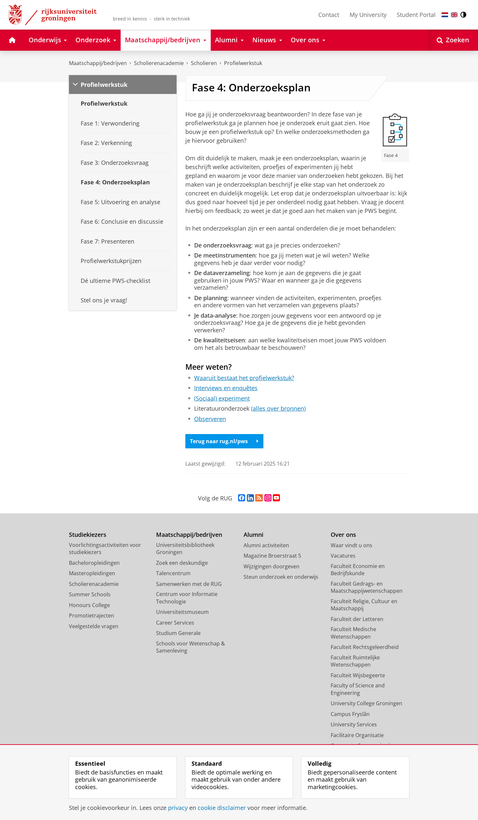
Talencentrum (173, 573)
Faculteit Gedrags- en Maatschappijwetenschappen (367, 587)
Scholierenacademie (159, 63)
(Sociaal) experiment (222, 398)
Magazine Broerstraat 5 (272, 555)
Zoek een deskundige (182, 562)
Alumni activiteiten (266, 545)
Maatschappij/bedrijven (98, 63)
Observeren (210, 419)
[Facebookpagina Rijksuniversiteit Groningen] (241, 498)
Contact (328, 15)
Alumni (253, 534)
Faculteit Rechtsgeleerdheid (365, 647)
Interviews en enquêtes (226, 388)
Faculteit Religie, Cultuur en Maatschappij (364, 605)
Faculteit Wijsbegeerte (358, 675)
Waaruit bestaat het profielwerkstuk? (244, 378)
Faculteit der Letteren (357, 619)
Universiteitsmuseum (182, 611)
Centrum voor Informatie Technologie (187, 597)
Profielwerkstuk (243, 63)
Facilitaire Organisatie (357, 735)
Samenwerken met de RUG (189, 584)
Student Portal (416, 15)
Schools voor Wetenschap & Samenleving (190, 647)
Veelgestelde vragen (93, 626)
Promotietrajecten (91, 615)
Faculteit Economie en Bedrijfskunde (358, 569)
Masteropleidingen (92, 573)
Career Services (175, 622)
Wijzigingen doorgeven (271, 566)
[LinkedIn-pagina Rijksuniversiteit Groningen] (250, 498)
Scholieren (204, 63)
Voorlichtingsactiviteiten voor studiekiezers (105, 548)
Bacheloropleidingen (94, 562)
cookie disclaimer (222, 808)
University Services (354, 724)
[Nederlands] (445, 14)
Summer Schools (90, 594)
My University (368, 15)
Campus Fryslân (350, 714)
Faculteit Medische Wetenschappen (353, 633)
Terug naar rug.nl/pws (219, 441)
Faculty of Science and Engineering (358, 689)
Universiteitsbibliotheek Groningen (185, 548)
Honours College (89, 605)
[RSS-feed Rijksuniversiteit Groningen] (259, 498)
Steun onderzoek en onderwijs (281, 576)
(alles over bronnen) (278, 408)
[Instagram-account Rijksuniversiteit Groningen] (268, 498)
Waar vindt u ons (351, 545)
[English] (454, 14)
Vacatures (343, 555)
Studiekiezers (87, 534)
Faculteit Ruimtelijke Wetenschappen (355, 661)
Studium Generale (178, 633)
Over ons (343, 534)
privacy (178, 808)
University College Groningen (366, 703)
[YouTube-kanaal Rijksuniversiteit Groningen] (276, 498)
